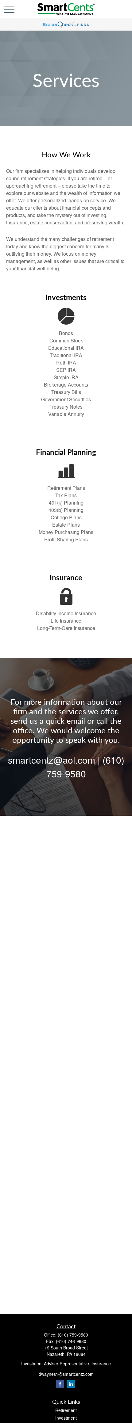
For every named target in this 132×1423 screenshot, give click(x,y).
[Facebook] (60, 1384)
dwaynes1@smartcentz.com (66, 1374)
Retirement (66, 1410)
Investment (66, 1418)
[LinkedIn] (71, 1384)
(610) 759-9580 (73, 1335)
